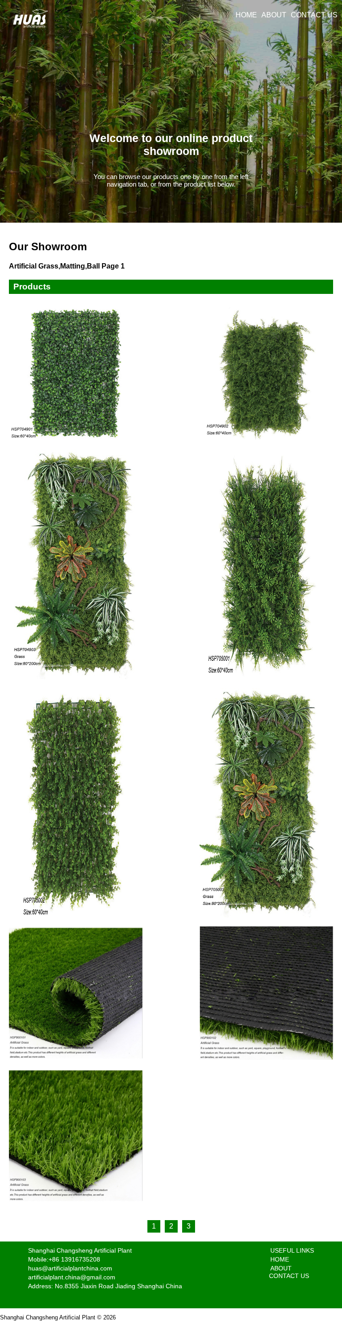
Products (32, 286)
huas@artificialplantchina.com (70, 1268)
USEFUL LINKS (292, 1250)
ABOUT (273, 15)
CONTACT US (314, 15)
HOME (246, 15)
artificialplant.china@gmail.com (71, 1277)
